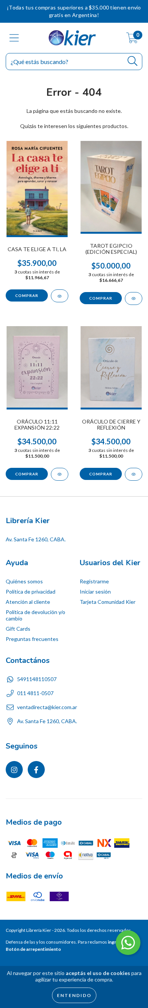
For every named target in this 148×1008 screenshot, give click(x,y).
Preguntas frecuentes (32, 639)
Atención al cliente (28, 602)
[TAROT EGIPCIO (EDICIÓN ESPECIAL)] (133, 298)
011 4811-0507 (35, 693)
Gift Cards (18, 628)
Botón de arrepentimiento (33, 949)
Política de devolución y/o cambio (35, 615)
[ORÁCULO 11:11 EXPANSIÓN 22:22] (59, 474)
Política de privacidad (30, 591)
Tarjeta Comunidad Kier (107, 602)
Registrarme (94, 581)
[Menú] (14, 38)
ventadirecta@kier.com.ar (47, 707)
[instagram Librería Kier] (14, 769)
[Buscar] (133, 61)
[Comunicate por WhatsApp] (128, 942)
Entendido (74, 995)
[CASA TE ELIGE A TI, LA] (59, 295)
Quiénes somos (24, 581)
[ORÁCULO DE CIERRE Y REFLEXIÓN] (133, 474)
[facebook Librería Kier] (36, 769)
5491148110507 (37, 679)
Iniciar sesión (95, 591)
